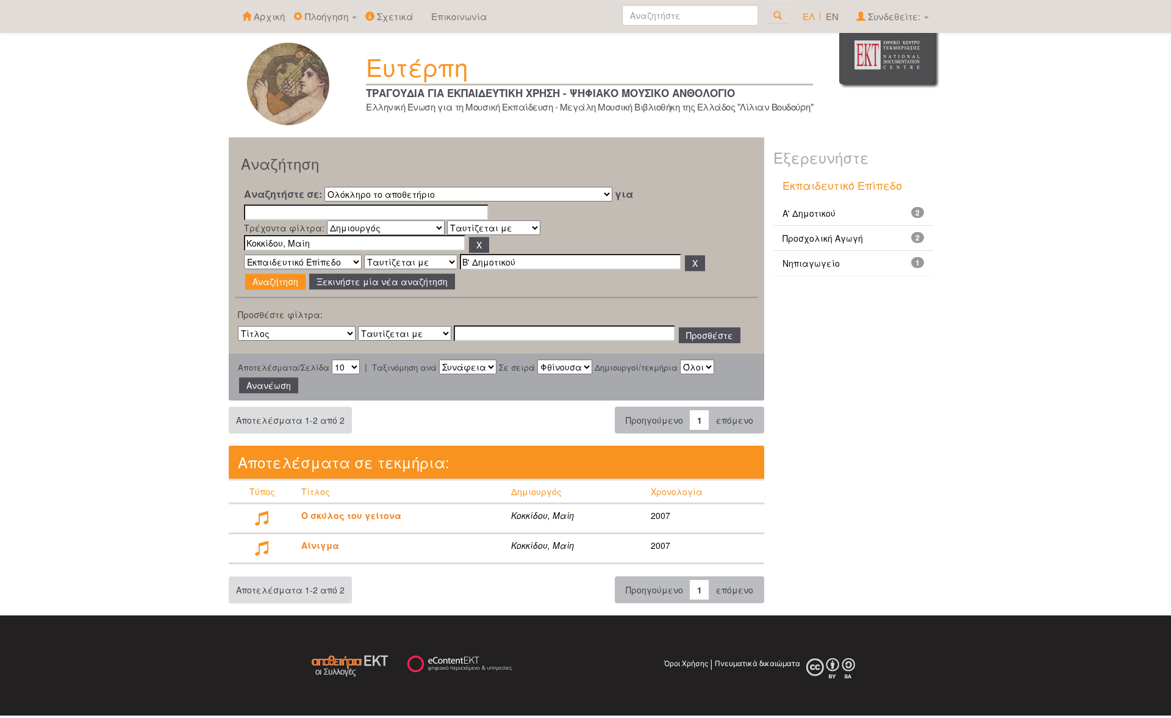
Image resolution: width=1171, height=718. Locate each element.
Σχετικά (394, 16)
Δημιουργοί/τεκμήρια (636, 367)
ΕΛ (809, 16)
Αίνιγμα (320, 545)
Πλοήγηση (327, 16)
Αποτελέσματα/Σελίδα (283, 367)
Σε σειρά (517, 367)
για (624, 194)
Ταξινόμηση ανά (404, 367)
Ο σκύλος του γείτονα (351, 515)
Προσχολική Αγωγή (822, 238)
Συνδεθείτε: (894, 16)
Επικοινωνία (459, 16)
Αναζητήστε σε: (283, 194)
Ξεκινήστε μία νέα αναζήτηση (382, 281)
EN (832, 16)
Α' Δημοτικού (809, 213)
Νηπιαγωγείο (811, 263)
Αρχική (268, 16)
